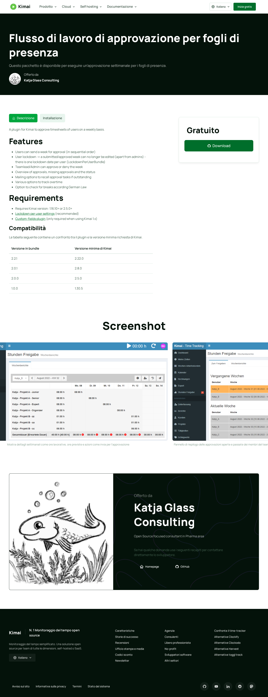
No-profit (170, 649)
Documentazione (120, 6)
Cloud (66, 6)
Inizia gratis (245, 6)
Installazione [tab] (52, 118)
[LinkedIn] (228, 686)
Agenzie (170, 630)
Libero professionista (178, 642)
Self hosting (89, 6)
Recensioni (122, 642)
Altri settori (172, 660)
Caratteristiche (124, 630)
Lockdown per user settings (35, 213)
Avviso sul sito (20, 686)
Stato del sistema (99, 686)
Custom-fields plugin (30, 219)
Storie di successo (126, 637)
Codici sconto (123, 654)
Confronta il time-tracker (230, 630)
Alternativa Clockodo (227, 642)
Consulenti (171, 637)
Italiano (221, 6)
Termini (76, 686)
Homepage (152, 566)
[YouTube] (216, 686)
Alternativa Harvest (226, 649)
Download (221, 145)
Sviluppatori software (178, 654)
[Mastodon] (251, 686)
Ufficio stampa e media (129, 649)
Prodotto (46, 6)
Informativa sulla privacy (51, 686)
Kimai (24, 6)
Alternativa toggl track (228, 654)
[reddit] (239, 686)
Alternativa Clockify (226, 637)
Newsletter (122, 660)
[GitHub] (204, 686)
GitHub (184, 566)
